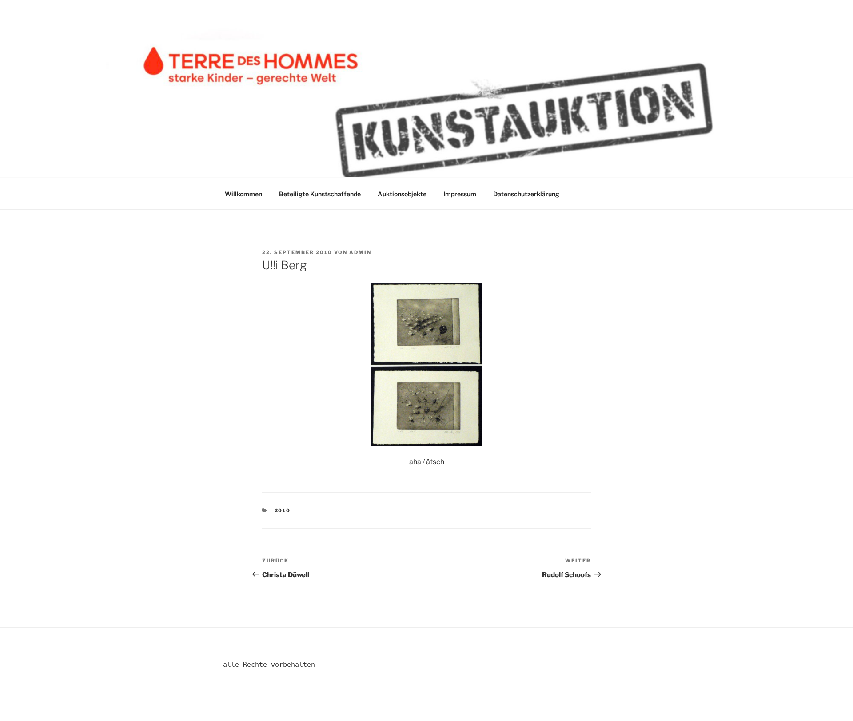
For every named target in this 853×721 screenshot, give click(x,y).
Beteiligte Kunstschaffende (320, 194)
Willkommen (243, 194)
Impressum (459, 194)
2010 (283, 510)
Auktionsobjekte (402, 194)
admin (360, 252)
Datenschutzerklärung (526, 194)
